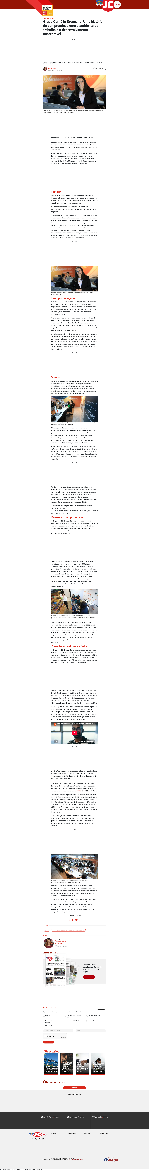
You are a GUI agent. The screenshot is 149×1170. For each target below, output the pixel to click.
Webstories (51, 1051)
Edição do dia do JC (50, 1026)
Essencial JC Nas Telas (94, 1015)
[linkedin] (43, 1138)
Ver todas (101, 1008)
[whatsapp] (69, 920)
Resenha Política (93, 1021)
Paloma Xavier (52, 68)
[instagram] (36, 1138)
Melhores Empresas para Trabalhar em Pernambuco (68, 930)
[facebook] (72, 920)
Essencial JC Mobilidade (73, 1021)
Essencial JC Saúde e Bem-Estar (74, 1016)
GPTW (47, 930)
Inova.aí (69, 1026)
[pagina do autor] (48, 943)
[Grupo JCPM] (111, 1159)
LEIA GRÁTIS (89, 977)
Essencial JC (48, 1015)
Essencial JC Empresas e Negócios (51, 1021)
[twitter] (39, 1138)
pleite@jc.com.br (59, 943)
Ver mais (74, 1087)
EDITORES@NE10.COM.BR (76, 1159)
